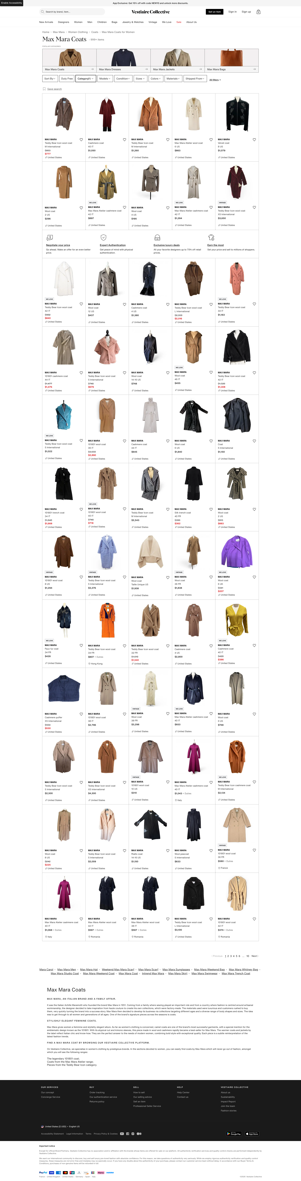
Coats (94, 32)
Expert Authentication (113, 245)
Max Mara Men (66, 970)
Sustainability (228, 1097)
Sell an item (215, 11)
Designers (63, 22)
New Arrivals (46, 22)
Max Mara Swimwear (205, 973)
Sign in (232, 11)
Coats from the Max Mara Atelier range (70, 1062)
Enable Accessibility (11, 3)
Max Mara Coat (128, 973)
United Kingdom (53, 1177)
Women (78, 22)
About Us (191, 22)
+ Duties (99, 656)
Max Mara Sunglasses (176, 970)
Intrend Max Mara (153, 973)
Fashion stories (228, 1110)
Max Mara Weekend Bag (209, 970)
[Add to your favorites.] (81, 140)
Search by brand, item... (58, 11)
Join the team (228, 1106)
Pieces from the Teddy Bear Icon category (71, 1065)
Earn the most (215, 245)
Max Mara (58, 32)
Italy (94, 1177)
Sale (179, 22)
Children (102, 22)
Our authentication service (103, 1097)
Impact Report (228, 1101)
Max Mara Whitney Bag (243, 970)
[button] (258, 12)
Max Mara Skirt (177, 973)
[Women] (85, 22)
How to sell (139, 1092)
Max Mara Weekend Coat (99, 973)
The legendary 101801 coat (63, 1058)
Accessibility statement (52, 1133)
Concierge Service (50, 1097)
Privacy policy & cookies (106, 1133)
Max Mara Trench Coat (236, 973)
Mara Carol (46, 970)
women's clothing (130, 1027)
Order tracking (97, 1092)
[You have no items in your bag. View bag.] (258, 12)
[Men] (95, 22)
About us (225, 1092)
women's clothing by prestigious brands (108, 1049)
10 (247, 956)
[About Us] (199, 22)
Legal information (74, 1133)
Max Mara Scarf (148, 970)
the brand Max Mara (107, 1005)
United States (68, 1177)
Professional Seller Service (147, 1106)
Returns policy (97, 1101)
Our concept (47, 1092)
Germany (79, 1177)
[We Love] (174, 22)
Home (45, 32)
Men (89, 22)
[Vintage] (159, 22)
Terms (88, 1133)
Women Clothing (78, 32)
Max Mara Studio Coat (65, 973)
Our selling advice (142, 1097)
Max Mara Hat (89, 970)
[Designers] (71, 22)
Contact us (182, 1097)
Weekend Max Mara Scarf (118, 970)
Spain (87, 1177)
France (42, 1177)
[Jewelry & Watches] (146, 22)
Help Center (183, 1092)
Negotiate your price (58, 245)
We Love (167, 22)
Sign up (246, 11)
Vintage (152, 22)
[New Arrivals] (55, 22)
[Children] (109, 22)
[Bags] (120, 22)
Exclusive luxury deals (167, 245)
